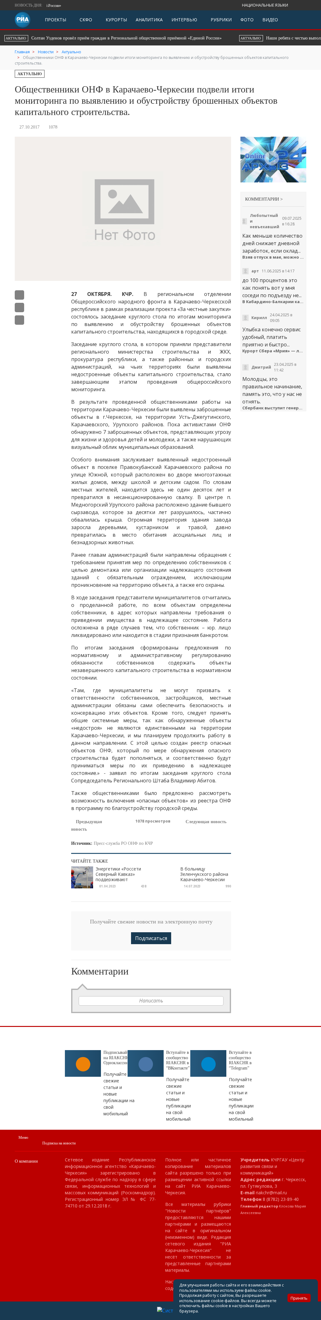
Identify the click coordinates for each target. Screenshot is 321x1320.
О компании (26, 1161)
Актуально (30, 74)
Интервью (184, 20)
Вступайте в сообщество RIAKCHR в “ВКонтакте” (178, 1060)
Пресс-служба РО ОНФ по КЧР (123, 843)
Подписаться (151, 938)
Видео (270, 20)
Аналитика (149, 20)
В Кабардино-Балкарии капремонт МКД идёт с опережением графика (273, 301)
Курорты (115, 20)
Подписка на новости (59, 1143)
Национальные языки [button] (265, 5)
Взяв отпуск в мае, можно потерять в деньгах (273, 257)
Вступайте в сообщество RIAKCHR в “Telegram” (240, 1060)
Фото (247, 20)
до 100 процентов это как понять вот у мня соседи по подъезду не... (272, 288)
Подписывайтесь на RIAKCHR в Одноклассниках (119, 1057)
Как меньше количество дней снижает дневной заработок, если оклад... (272, 243)
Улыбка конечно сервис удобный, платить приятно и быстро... (271, 337)
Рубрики (220, 20)
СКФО (85, 20)
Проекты (55, 20)
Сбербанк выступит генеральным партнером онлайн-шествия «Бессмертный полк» (273, 408)
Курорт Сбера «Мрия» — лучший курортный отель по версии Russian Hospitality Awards (273, 351)
